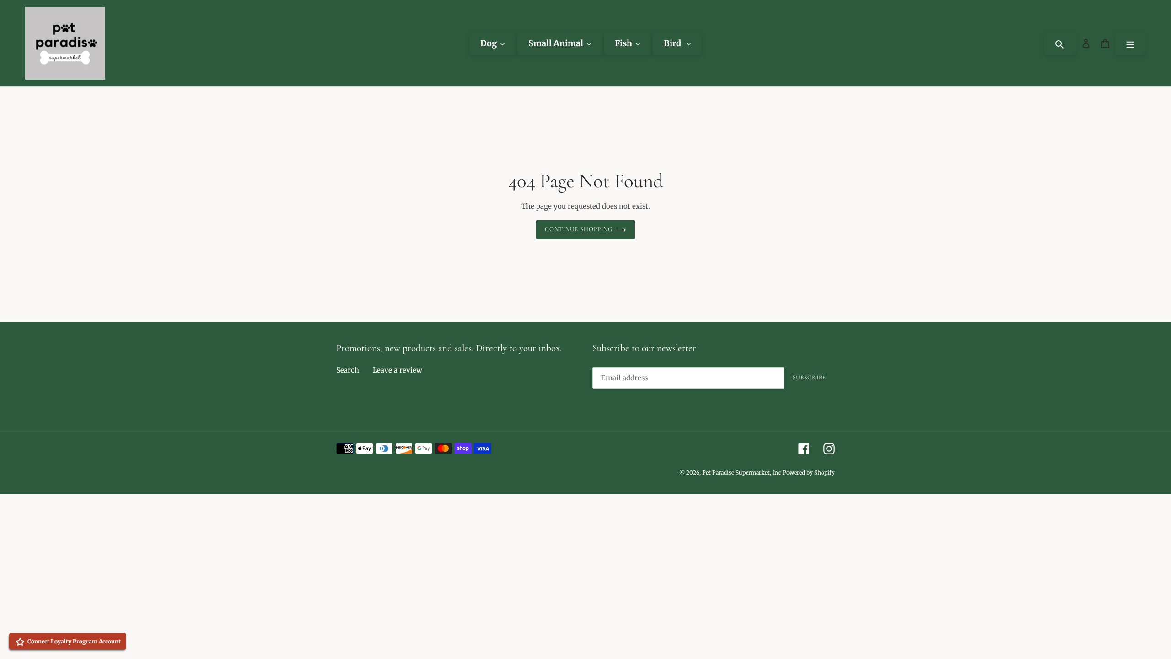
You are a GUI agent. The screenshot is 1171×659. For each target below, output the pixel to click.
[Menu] (1130, 43)
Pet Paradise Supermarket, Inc (741, 472)
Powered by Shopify (809, 472)
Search (347, 370)
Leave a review (397, 370)
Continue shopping (578, 229)
